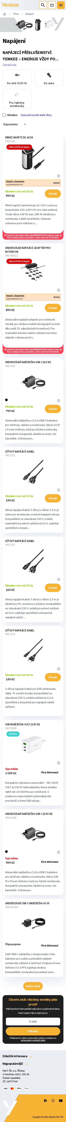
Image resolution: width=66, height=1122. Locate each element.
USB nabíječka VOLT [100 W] (22, 724)
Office (16, 13)
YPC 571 (10, 544)
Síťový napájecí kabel (19, 451)
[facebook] (45, 1100)
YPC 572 (10, 455)
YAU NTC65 (11, 907)
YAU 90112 (11, 255)
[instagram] (53, 1100)
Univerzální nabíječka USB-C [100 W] (28, 813)
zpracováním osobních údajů (33, 1040)
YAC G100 (11, 728)
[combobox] (15, 124)
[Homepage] (10, 6)
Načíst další (33, 986)
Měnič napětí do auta (19, 137)
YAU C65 (10, 366)
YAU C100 (10, 817)
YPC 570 (10, 634)
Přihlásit (33, 1031)
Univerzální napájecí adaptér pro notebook (27, 249)
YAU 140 (10, 141)
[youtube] (60, 1100)
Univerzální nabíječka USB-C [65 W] (28, 362)
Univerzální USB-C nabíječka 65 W (27, 903)
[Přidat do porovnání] (59, 175)
